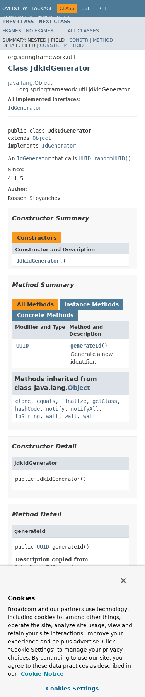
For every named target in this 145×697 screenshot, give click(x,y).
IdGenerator (25, 108)
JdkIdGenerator (38, 261)
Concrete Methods (45, 315)
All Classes (83, 31)
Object (41, 138)
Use (86, 8)
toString (27, 416)
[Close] (123, 580)
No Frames (39, 31)
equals (46, 401)
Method (103, 40)
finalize (73, 401)
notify (55, 409)
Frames (11, 31)
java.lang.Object (30, 83)
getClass (104, 401)
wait (52, 416)
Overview (14, 8)
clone (23, 401)
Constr (78, 40)
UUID (22, 346)
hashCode (27, 409)
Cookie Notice (41, 674)
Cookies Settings (72, 688)
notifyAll (85, 409)
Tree (101, 8)
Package (42, 8)
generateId (85, 346)
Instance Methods (91, 304)
